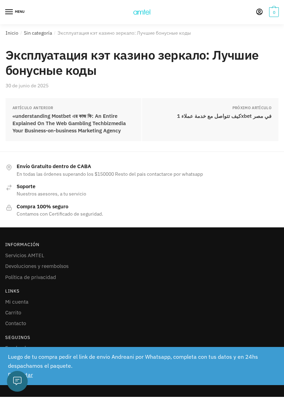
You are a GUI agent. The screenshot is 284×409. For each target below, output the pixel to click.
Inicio (12, 33)
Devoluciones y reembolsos (37, 266)
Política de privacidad (30, 277)
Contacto (15, 323)
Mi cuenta (16, 301)
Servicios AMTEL (24, 255)
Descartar (20, 374)
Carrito (13, 312)
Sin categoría (38, 33)
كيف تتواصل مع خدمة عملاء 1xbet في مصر (224, 116)
